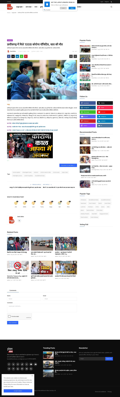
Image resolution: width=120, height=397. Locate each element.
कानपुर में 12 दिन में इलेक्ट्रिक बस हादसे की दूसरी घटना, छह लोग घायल (25, 187)
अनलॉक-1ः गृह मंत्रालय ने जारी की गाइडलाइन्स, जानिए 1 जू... (63, 253)
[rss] (31, 369)
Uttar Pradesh (92, 203)
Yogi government (104, 213)
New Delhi (94, 213)
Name (8, 295)
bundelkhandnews (105, 200)
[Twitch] (22, 369)
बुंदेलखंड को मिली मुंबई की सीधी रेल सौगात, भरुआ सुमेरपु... (65, 353)
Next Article (46, 184)
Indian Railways (94, 217)
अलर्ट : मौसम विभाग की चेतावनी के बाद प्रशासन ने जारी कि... (101, 65)
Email (44, 295)
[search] (111, 6)
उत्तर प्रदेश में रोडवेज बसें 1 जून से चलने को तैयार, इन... (41, 253)
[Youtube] (31, 364)
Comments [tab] (13, 290)
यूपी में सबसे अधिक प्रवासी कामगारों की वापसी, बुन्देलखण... (42, 277)
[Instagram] (18, 364)
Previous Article (36, 184)
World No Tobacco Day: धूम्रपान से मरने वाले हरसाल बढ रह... (17, 277)
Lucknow (83, 207)
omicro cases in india (46, 172)
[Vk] (26, 369)
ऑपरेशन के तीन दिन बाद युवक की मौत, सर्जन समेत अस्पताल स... (102, 46)
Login (101, 1)
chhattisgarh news (27, 172)
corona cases (56, 172)
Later (63, 8)
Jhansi (102, 207)
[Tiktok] (22, 364)
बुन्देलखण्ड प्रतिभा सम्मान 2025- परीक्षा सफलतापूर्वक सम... (100, 157)
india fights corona (17, 175)
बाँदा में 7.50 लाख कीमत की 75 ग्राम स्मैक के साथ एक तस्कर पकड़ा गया (59, 187)
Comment (10, 302)
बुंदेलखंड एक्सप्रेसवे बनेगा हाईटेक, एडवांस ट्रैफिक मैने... (66, 371)
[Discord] (35, 364)
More (78, 7)
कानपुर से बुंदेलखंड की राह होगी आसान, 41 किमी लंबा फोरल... (102, 56)
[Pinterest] (13, 369)
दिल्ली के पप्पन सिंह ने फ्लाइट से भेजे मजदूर (17, 252)
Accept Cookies (18, 391)
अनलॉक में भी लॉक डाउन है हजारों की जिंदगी (65, 276)
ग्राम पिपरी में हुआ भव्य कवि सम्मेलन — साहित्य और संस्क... (102, 147)
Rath (108, 207)
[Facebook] (9, 364)
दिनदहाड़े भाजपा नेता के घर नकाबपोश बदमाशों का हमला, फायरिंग (93, 175)
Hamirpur (90, 207)
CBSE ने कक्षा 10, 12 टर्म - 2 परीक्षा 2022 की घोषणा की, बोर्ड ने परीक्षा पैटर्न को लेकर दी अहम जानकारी (35, 130)
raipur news (65, 172)
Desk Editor (20, 216)
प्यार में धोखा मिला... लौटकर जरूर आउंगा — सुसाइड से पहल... (102, 166)
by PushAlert (47, 9)
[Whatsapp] (26, 364)
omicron (36, 172)
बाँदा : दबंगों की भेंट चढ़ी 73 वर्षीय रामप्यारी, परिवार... (102, 84)
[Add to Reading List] (75, 56)
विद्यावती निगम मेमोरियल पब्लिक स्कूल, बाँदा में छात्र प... (102, 75)
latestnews (83, 203)
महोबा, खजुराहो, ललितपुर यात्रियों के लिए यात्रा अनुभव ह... (65, 362)
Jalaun (82, 210)
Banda (100, 203)
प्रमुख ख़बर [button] (19, 7)
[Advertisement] (60, 27)
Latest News (107, 203)
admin (8, 254)
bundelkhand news (39, 175)
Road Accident (84, 217)
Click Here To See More (67, 165)
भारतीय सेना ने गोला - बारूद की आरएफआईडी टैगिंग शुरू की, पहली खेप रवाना (28, 126)
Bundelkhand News (93, 200)
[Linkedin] (18, 369)
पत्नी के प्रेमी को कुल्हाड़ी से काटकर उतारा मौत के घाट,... (101, 181)
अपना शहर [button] (28, 7)
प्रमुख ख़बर (14, 12)
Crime (97, 207)
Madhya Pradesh (85, 213)
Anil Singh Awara (96, 169)
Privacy (110, 391)
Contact (9, 1)
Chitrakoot (83, 200)
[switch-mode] (111, 1)
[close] (32, 376)
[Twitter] (13, 364)
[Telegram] (9, 369)
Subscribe (109, 358)
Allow (72, 8)
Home (8, 12)
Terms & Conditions (100, 391)
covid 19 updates (28, 175)
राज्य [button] (36, 7)
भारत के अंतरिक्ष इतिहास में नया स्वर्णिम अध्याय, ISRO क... (101, 138)
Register (107, 1)
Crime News (99, 210)
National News (90, 210)
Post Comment (13, 322)
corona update (16, 172)
